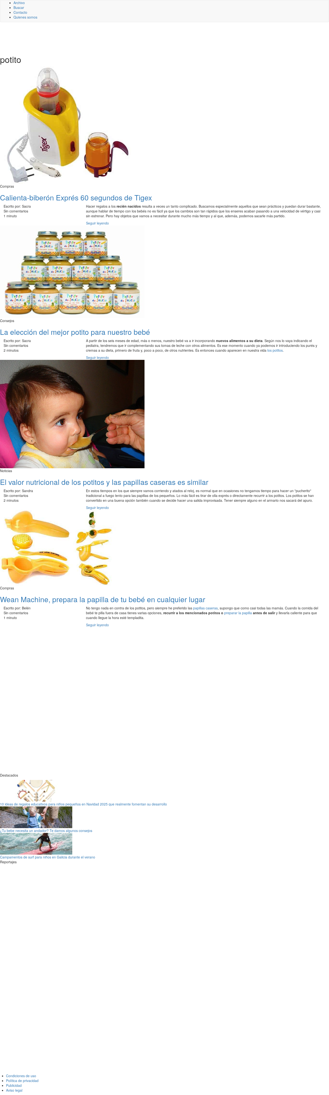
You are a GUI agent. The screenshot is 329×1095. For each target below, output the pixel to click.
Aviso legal (14, 1090)
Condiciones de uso (21, 1075)
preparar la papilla (238, 612)
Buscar (18, 7)
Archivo (19, 2)
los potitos (275, 350)
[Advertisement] (118, 38)
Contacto (20, 12)
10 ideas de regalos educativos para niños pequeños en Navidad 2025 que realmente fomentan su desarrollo (83, 804)
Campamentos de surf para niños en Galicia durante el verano (47, 857)
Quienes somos (25, 17)
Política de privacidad (22, 1080)
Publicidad (14, 1085)
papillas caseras (205, 608)
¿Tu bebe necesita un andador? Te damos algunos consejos (46, 830)
